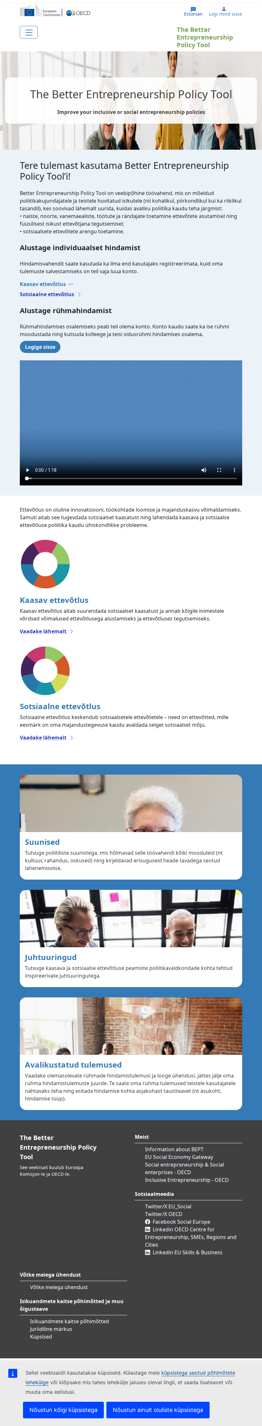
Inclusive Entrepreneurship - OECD (187, 1179)
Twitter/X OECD (163, 1214)
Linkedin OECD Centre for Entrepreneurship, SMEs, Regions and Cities (190, 1237)
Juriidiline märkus (51, 1328)
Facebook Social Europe (181, 1221)
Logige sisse (40, 346)
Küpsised (41, 1336)
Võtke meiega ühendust (59, 1287)
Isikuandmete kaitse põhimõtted (69, 1321)
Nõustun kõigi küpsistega (63, 1410)
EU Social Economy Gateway (179, 1156)
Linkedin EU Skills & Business (187, 1252)
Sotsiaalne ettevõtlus (47, 294)
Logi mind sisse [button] (225, 14)
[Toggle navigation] (29, 32)
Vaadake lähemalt (43, 631)
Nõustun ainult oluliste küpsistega (158, 1410)
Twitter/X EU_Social (168, 1206)
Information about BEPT (174, 1149)
